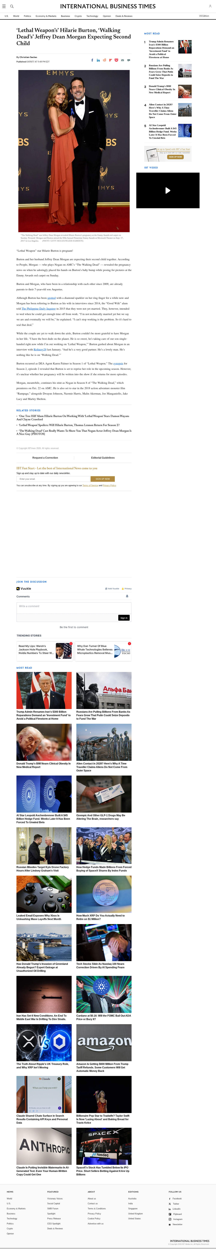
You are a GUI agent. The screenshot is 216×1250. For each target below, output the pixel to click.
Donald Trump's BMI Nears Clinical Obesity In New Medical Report (162, 89)
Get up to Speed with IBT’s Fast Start (173, 149)
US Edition (204, 16)
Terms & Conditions (97, 1208)
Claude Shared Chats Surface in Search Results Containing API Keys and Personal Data (42, 1119)
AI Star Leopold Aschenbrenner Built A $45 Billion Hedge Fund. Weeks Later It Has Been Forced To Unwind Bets (43, 819)
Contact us (93, 1203)
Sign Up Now (175, 157)
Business (65, 16)
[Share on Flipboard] (111, 60)
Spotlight (51, 1213)
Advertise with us (96, 1223)
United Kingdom (135, 1213)
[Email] (122, 60)
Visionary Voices (55, 1198)
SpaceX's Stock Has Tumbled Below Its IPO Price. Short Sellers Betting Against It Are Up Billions (102, 1171)
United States (134, 1218)
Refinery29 (40, 349)
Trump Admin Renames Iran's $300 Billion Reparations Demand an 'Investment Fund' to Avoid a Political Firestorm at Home (43, 715)
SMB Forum (52, 1208)
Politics (27, 16)
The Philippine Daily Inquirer (39, 308)
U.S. (6, 16)
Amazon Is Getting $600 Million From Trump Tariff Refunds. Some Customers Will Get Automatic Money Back (102, 1067)
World (16, 16)
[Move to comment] (129, 60)
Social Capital (53, 1203)
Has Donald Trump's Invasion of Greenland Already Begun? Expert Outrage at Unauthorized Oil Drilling (42, 967)
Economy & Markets (46, 16)
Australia (132, 1198)
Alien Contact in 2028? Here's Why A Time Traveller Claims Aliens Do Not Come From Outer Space (101, 767)
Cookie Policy (94, 1218)
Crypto (78, 16)
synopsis (118, 363)
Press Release (54, 1218)
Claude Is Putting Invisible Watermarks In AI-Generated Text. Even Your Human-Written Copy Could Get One (42, 1171)
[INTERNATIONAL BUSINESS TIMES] (108, 6)
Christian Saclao (28, 57)
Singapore (132, 1208)
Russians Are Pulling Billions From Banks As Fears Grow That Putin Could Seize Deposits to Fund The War (103, 715)
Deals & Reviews (124, 16)
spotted (51, 298)
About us (92, 1198)
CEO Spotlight (53, 1223)
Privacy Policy (109, 485)
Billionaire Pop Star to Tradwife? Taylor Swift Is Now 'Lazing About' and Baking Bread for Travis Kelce (102, 1119)
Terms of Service (90, 485)
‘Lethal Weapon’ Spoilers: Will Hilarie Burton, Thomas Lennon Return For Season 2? (69, 425)
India (130, 1203)
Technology (92, 16)
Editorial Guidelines (103, 457)
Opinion (107, 16)
